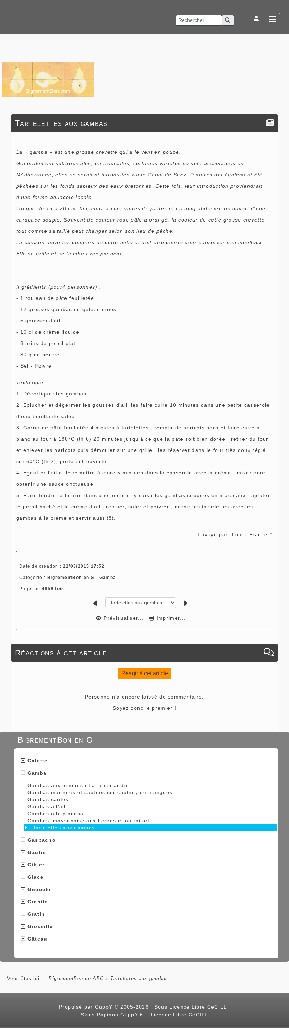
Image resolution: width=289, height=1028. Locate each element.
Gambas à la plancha (55, 813)
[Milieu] (280, 422)
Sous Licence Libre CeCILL (191, 1007)
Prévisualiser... (123, 618)
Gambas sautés (48, 799)
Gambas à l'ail (46, 806)
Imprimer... (170, 618)
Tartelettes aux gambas (64, 827)
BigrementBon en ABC (76, 978)
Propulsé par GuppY (87, 1007)
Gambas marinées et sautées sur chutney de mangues (100, 792)
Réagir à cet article (144, 673)
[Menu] (272, 19)
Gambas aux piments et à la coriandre (78, 785)
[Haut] (280, 413)
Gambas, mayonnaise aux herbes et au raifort (88, 820)
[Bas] (280, 431)
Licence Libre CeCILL (178, 1014)
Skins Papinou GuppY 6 (114, 1014)
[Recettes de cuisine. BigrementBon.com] (48, 79)
